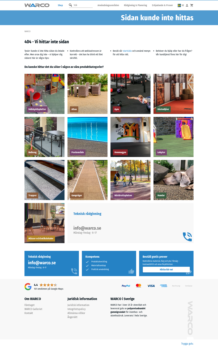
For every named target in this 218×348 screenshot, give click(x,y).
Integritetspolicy (76, 309)
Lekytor (161, 152)
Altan (74, 109)
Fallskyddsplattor (37, 109)
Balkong (32, 152)
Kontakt (28, 313)
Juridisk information (78, 305)
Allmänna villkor (76, 313)
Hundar (161, 195)
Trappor (32, 195)
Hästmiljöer (163, 109)
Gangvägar (76, 195)
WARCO (27, 31)
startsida (127, 50)
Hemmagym (120, 152)
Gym (116, 109)
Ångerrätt (72, 317)
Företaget (29, 305)
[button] (181, 5)
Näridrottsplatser (123, 195)
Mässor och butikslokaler (40, 238)
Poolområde (77, 152)
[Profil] (187, 5)
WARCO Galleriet (33, 309)
